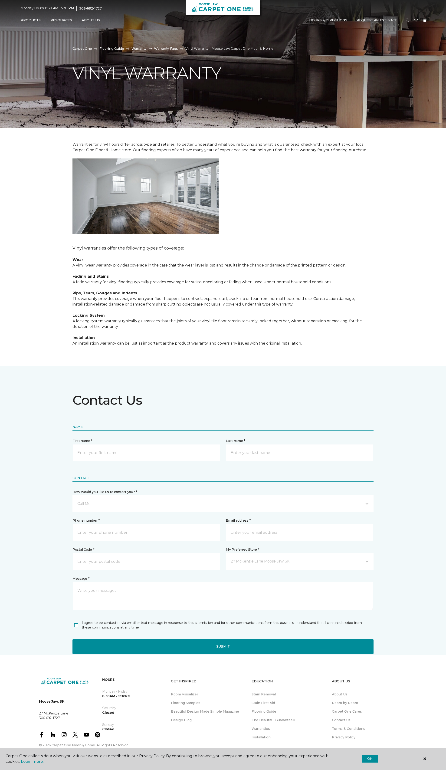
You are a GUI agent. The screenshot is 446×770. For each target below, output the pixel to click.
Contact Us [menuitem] (341, 720)
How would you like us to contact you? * (104, 492)
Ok (369, 759)
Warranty (139, 48)
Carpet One (82, 48)
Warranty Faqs (166, 48)
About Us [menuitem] (340, 694)
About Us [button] (91, 20)
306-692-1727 (90, 8)
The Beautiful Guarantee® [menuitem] (273, 720)
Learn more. (32, 761)
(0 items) (424, 20)
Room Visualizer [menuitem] (184, 694)
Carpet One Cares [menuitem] (347, 711)
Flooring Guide (111, 48)
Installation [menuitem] (261, 737)
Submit (223, 646)
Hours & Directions (328, 20)
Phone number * (86, 520)
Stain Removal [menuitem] (264, 694)
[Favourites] (416, 20)
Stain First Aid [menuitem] (263, 703)
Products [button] (31, 20)
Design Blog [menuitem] (181, 720)
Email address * (238, 520)
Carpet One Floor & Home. (74, 745)
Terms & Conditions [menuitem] (348, 729)
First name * (82, 440)
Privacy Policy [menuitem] (343, 737)
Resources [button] (61, 20)
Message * (80, 578)
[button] (407, 20)
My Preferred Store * (242, 549)
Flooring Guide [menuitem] (264, 711)
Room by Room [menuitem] (345, 703)
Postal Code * (83, 549)
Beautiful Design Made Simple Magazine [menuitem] (205, 711)
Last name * (235, 440)
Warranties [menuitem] (261, 729)
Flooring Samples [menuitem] (185, 703)
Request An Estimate (377, 20)
